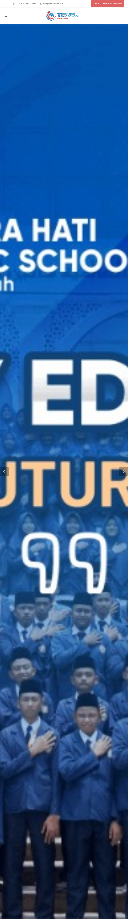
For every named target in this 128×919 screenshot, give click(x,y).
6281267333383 (28, 4)
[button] (4, 471)
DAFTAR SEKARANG (112, 4)
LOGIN (96, 4)
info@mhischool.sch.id (53, 4)
